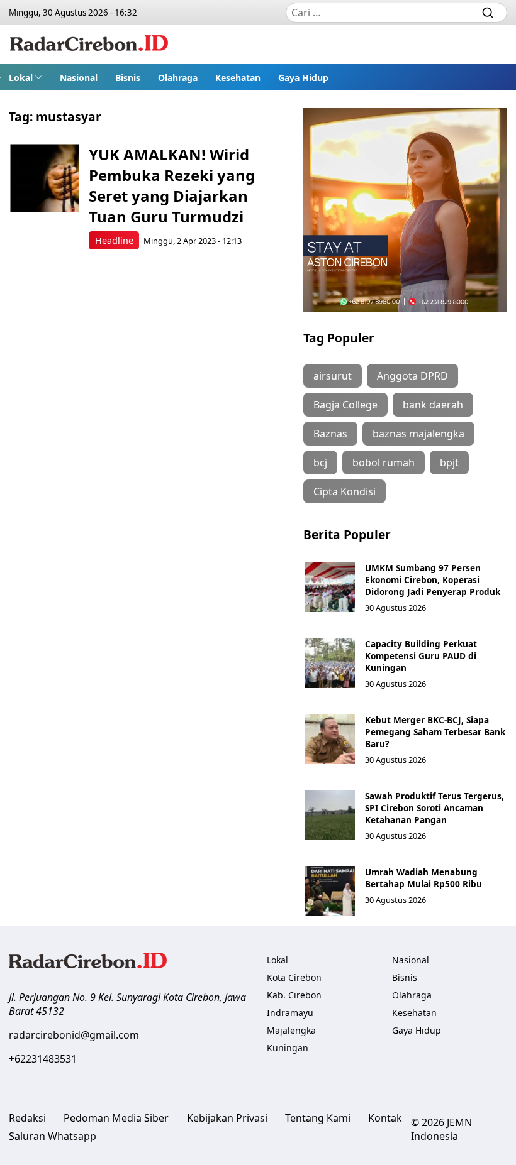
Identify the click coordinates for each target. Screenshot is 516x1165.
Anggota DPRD (412, 376)
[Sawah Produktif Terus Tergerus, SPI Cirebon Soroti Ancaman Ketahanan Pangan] (330, 815)
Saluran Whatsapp (52, 1136)
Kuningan (287, 1048)
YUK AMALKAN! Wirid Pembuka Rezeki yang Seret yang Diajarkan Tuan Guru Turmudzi (172, 185)
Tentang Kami (318, 1118)
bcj (320, 462)
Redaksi (27, 1118)
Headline (114, 240)
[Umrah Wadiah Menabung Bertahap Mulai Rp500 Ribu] (330, 891)
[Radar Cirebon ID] (89, 44)
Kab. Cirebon (294, 995)
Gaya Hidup (303, 78)
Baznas (330, 433)
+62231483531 (43, 1059)
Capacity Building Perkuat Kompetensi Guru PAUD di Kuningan (421, 656)
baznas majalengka (418, 433)
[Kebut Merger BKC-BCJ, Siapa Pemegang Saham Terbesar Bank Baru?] (330, 739)
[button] (25, 77)
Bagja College (345, 405)
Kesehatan (238, 78)
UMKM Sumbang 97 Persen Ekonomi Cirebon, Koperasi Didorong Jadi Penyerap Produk (432, 580)
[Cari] (487, 13)
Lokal (21, 78)
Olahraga (178, 78)
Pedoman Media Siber (116, 1118)
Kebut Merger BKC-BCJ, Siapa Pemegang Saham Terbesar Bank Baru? (435, 732)
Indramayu (290, 1013)
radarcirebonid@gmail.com (74, 1035)
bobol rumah (383, 462)
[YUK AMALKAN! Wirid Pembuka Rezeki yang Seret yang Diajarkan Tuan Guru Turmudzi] (44, 178)
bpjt (449, 462)
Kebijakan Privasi (227, 1118)
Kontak (385, 1118)
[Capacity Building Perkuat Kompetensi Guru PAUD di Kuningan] (330, 663)
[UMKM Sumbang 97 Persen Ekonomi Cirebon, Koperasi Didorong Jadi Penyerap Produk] (330, 587)
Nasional (79, 78)
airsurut (332, 376)
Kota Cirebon (294, 977)
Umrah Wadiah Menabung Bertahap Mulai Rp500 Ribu (423, 878)
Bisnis (127, 78)
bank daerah (433, 405)
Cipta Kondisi (344, 491)
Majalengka (291, 1030)
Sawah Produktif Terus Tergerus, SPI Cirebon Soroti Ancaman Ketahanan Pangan (434, 808)
